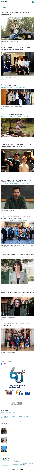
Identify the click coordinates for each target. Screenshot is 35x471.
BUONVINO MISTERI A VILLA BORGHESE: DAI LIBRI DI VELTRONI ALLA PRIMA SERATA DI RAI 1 (16, 48)
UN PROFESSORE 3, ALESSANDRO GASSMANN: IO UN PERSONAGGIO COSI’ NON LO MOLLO (16, 181)
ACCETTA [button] (21, 469)
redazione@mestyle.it (26, 463)
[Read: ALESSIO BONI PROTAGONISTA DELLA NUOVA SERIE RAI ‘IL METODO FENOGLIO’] (17, 306)
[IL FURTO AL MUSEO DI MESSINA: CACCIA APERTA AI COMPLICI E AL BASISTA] (4, 449)
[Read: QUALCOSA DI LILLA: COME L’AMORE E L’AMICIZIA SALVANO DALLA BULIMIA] (17, 96)
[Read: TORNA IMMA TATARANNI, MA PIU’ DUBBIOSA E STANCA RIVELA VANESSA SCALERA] (17, 271)
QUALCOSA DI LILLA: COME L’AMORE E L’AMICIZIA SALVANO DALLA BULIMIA (15, 84)
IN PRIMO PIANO (3, 51)
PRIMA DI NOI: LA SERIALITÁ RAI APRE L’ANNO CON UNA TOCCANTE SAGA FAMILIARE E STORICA (17, 113)
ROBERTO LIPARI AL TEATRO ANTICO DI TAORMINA (9, 412)
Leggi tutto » (3, 43)
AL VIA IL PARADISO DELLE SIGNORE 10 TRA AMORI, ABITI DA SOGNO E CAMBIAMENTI (16, 217)
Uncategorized (16, 51)
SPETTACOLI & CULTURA (10, 51)
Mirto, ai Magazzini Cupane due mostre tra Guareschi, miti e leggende (12, 421)
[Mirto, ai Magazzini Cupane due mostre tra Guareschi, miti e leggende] (4, 440)
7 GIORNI (2, 87)
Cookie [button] (17, 469)
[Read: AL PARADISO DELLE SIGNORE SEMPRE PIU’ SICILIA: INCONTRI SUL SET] (17, 339)
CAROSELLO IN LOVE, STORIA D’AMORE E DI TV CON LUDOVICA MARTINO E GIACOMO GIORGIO (16, 145)
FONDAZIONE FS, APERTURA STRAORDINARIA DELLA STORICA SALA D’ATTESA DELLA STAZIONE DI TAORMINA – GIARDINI (16, 426)
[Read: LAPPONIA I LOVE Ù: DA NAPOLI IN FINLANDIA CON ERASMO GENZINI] (17, 28)
